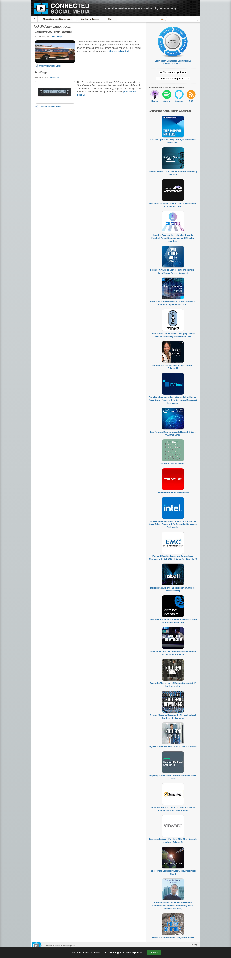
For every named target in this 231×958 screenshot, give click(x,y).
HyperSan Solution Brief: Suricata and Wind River (172, 747)
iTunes (154, 101)
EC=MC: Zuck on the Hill (172, 464)
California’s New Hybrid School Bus (53, 31)
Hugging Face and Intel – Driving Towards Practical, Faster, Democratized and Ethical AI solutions (172, 238)
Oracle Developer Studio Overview (173, 492)
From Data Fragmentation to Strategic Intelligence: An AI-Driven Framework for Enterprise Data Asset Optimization (173, 400)
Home (35, 19)
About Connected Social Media (57, 19)
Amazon (179, 101)
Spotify (166, 101)
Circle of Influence (90, 19)
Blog (110, 19)
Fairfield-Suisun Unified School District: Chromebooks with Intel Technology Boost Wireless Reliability (172, 906)
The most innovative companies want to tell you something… (140, 8)
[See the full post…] (119, 51)
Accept (154, 952)
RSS (191, 101)
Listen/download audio (50, 106)
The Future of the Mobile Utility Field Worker (173, 937)
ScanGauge (41, 72)
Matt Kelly (57, 37)
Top (195, 945)
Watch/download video (50, 66)
